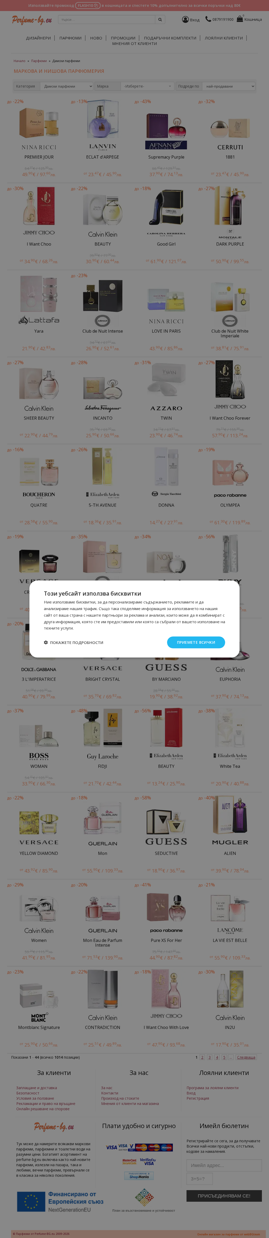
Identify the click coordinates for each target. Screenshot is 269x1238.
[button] (73, 642)
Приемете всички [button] (196, 642)
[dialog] (134, 619)
